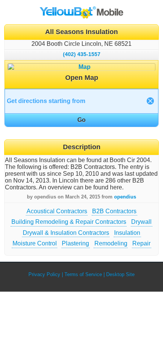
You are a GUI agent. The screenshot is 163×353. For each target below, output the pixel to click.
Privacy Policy (44, 274)
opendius (125, 197)
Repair (141, 243)
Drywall (141, 222)
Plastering (75, 243)
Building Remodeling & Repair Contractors (68, 222)
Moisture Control (35, 243)
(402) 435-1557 (81, 54)
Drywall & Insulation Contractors (66, 233)
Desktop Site (120, 274)
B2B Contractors (114, 211)
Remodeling (110, 243)
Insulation (127, 233)
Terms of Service (83, 274)
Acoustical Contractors (57, 211)
